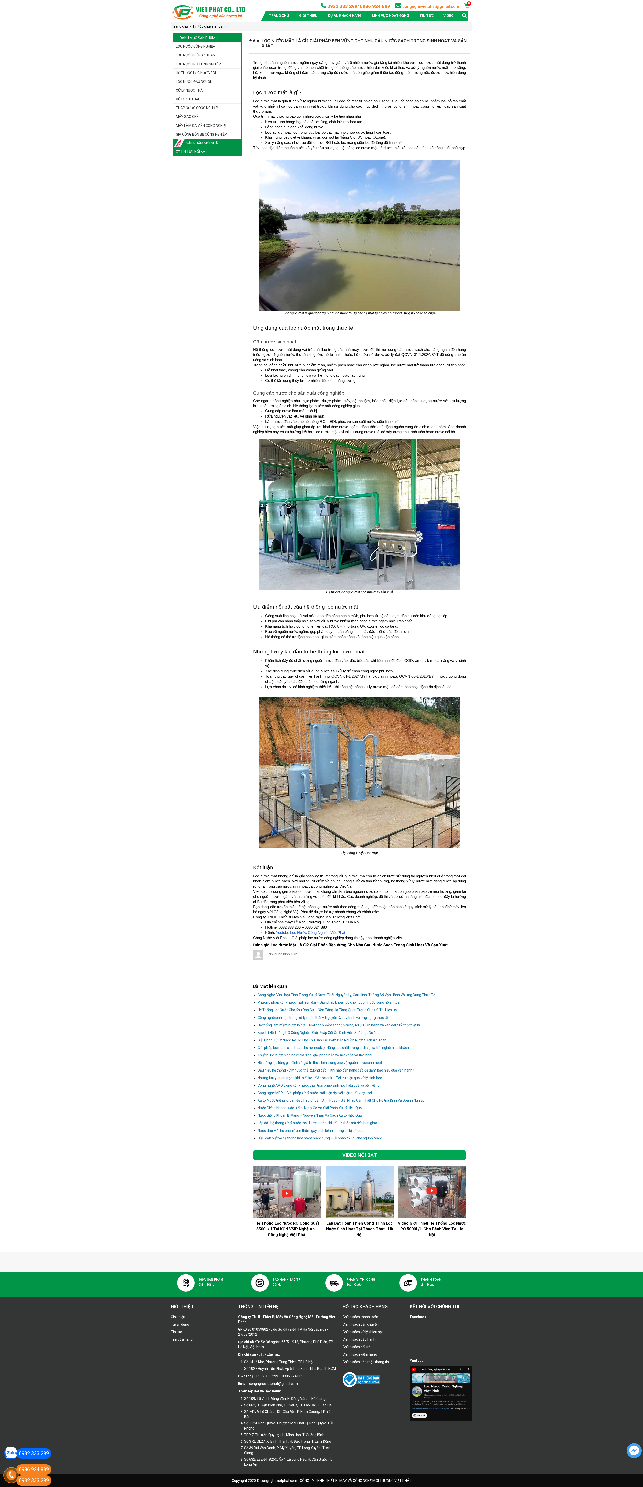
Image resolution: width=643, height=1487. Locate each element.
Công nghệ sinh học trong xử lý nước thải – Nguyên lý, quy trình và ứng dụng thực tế (323, 1018)
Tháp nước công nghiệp (197, 108)
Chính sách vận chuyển (361, 1324)
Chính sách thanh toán (360, 1317)
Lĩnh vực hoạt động (390, 16)
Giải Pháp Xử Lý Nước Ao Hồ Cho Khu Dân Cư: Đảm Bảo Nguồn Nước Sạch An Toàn (322, 1040)
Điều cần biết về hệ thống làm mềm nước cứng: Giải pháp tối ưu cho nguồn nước (320, 1138)
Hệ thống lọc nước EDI (196, 73)
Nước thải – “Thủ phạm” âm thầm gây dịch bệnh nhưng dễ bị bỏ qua (310, 1130)
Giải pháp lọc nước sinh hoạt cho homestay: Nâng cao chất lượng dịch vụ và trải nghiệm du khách (333, 1048)
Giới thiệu (308, 16)
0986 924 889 (375, 6)
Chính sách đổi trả (357, 1347)
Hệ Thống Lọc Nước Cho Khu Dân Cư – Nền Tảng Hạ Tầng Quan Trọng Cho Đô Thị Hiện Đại (328, 1010)
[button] (460, 1203)
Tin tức (426, 16)
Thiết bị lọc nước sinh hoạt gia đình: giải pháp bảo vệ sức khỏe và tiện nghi (315, 1055)
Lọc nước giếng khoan (195, 55)
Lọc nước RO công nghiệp (198, 64)
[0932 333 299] (10, 1453)
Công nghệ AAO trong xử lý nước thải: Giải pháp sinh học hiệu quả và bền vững (319, 1085)
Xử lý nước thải (189, 90)
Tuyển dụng (180, 1324)
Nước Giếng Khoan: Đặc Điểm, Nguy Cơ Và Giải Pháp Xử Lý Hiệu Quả (310, 1108)
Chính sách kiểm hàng (360, 1354)
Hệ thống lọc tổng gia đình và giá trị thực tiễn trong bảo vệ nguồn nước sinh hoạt (320, 1063)
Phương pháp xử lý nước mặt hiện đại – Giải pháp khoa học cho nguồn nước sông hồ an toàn (330, 1002)
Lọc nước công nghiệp (195, 46)
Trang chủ (279, 16)
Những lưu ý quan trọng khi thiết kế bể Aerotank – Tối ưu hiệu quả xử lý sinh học (320, 1078)
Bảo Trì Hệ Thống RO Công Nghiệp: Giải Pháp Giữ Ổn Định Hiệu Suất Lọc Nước (317, 1033)
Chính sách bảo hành (359, 1339)
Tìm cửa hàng (182, 1339)
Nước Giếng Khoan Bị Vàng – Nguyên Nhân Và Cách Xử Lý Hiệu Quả (310, 1115)
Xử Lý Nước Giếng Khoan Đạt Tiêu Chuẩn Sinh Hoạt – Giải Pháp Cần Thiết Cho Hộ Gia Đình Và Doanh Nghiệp (341, 1100)
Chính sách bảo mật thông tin (366, 1362)
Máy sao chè (187, 117)
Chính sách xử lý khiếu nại (363, 1332)
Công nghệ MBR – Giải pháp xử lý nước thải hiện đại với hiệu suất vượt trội (315, 1093)
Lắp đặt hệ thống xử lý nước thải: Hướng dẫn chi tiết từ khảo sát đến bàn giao (317, 1123)
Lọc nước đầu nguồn (194, 82)
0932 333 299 (341, 6)
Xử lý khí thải (187, 99)
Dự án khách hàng (345, 16)
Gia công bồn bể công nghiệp (201, 134)
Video (448, 16)
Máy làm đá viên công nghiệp (202, 126)
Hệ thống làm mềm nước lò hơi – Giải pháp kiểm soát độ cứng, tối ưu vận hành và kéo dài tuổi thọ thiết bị (339, 1025)
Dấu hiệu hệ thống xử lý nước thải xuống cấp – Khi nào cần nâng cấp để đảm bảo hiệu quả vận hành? (336, 1070)
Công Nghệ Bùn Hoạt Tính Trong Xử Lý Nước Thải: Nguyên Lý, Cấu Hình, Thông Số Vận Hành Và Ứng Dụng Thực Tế (346, 995)
